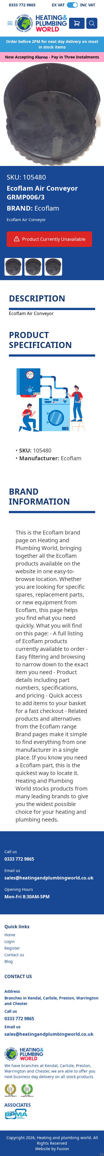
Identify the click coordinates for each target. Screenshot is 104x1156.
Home (9, 934)
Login (9, 941)
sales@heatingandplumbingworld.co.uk (48, 878)
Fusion (63, 1148)
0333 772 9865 (22, 4)
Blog (8, 961)
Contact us (14, 954)
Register (12, 948)
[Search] (91, 23)
